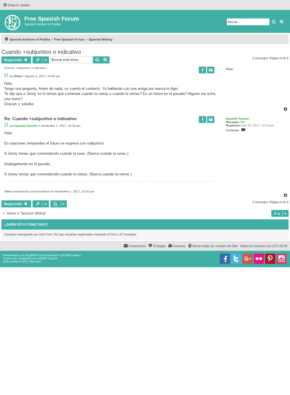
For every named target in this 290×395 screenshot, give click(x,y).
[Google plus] (247, 259)
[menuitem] (212, 246)
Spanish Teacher (237, 118)
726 (241, 122)
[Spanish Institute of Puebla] (12, 21)
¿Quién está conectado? (26, 224)
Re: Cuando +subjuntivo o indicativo (40, 118)
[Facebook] (225, 259)
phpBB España (48, 258)
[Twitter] (236, 259)
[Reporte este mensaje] (202, 70)
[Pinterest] (270, 259)
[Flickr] (259, 259)
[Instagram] (281, 259)
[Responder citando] (210, 70)
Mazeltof (35, 261)
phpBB (29, 255)
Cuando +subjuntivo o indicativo (41, 52)
